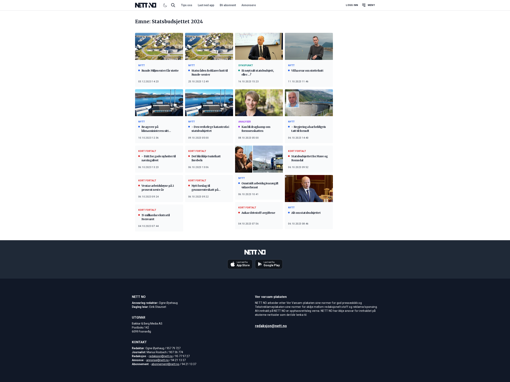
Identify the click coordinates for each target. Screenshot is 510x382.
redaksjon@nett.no (161, 356)
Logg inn (352, 5)
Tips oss (186, 5)
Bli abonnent (228, 5)
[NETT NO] (149, 5)
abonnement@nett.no (165, 364)
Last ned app (206, 5)
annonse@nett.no (157, 360)
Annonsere (248, 5)
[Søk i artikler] (173, 5)
